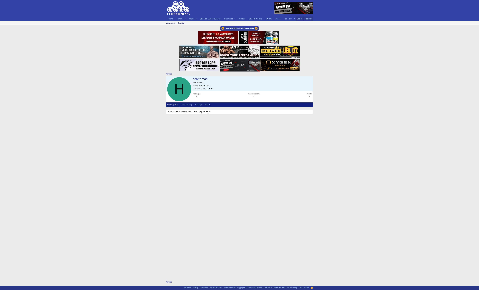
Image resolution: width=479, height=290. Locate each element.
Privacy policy (292, 288)
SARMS (269, 18)
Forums (180, 18)
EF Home (289, 18)
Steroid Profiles (255, 18)
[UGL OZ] (280, 51)
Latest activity (171, 23)
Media (191, 18)
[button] (185, 18)
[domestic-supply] (199, 51)
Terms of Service (230, 288)
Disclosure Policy (215, 288)
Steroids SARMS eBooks (210, 18)
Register (181, 23)
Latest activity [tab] (186, 104)
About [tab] (207, 104)
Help (300, 288)
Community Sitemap (254, 288)
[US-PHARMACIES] (239, 51)
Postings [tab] (198, 104)
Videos (278, 18)
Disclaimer (204, 288)
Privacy (195, 288)
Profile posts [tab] (172, 104)
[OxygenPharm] (280, 64)
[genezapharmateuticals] (259, 37)
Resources (228, 18)
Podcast (242, 18)
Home (170, 18)
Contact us (268, 288)
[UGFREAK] (240, 64)
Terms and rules (279, 288)
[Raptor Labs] (199, 64)
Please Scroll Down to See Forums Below (239, 28)
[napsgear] (218, 37)
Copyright (241, 288)
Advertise (187, 288)
